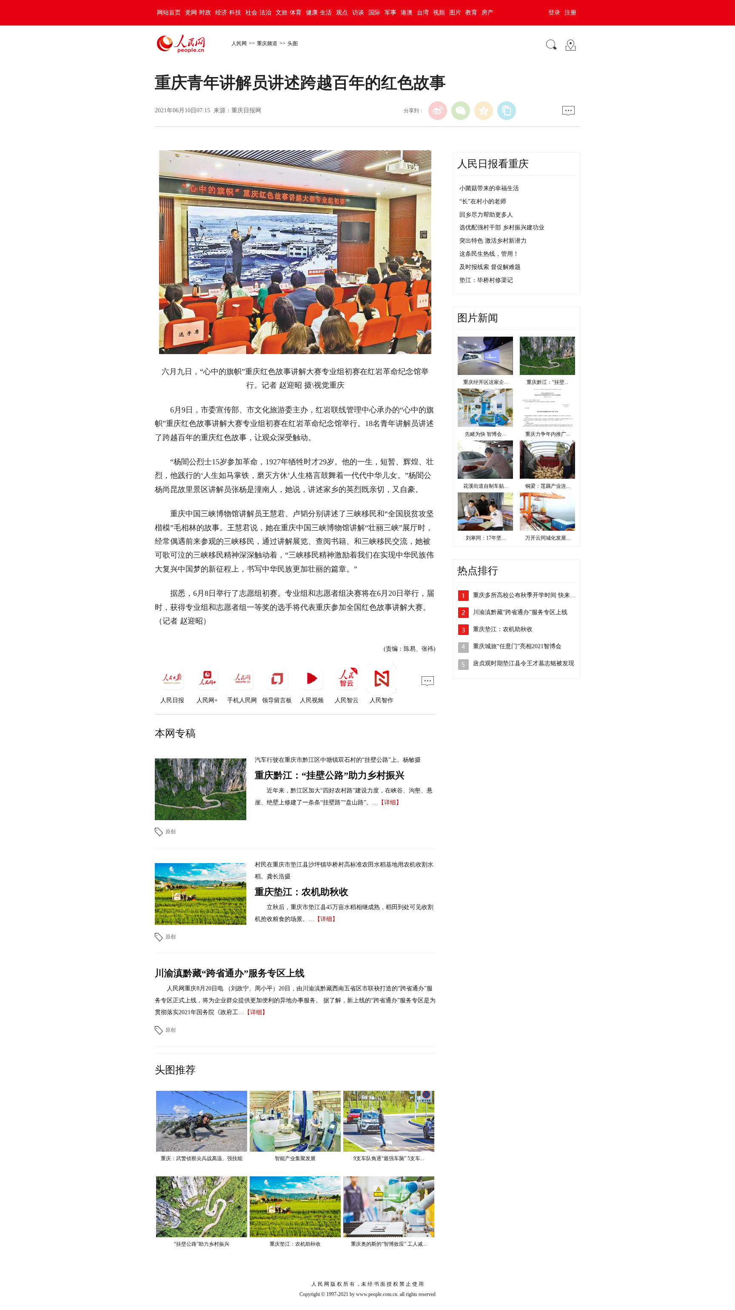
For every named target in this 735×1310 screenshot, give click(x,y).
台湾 (423, 12)
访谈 (358, 12)
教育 (471, 12)
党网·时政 (198, 12)
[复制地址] (506, 110)
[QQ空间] (483, 110)
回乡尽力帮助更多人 (486, 215)
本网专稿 (175, 733)
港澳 (407, 12)
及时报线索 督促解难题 (490, 267)
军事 (390, 12)
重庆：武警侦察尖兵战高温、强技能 (201, 1158)
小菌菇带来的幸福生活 (489, 188)
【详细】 (390, 802)
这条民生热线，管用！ (489, 254)
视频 (439, 12)
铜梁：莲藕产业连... (547, 486)
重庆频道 (267, 43)
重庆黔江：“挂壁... (547, 382)
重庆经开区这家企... (485, 382)
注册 (570, 12)
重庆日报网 (246, 110)
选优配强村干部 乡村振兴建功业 (501, 227)
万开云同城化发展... (547, 538)
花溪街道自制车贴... (485, 486)
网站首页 (169, 12)
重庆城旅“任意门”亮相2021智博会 (517, 646)
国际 (374, 12)
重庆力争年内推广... (547, 434)
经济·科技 (228, 12)
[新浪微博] (437, 110)
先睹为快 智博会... (485, 434)
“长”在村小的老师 (482, 201)
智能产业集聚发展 (295, 1158)
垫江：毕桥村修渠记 (486, 280)
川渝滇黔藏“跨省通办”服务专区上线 (230, 973)
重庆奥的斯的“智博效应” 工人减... (389, 1244)
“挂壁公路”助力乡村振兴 (201, 1244)
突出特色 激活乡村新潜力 (493, 240)
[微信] (460, 110)
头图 (293, 43)
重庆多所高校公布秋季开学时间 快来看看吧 (530, 595)
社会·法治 (258, 12)
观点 (342, 12)
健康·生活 (319, 12)
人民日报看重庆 (493, 163)
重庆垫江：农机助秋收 (301, 892)
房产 (487, 12)
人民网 (239, 43)
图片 (455, 12)
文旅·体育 (289, 12)
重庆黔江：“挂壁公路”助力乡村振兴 (330, 775)
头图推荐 (175, 1069)
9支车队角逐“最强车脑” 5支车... (388, 1158)
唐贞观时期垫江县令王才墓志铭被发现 (523, 663)
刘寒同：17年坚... (485, 538)
